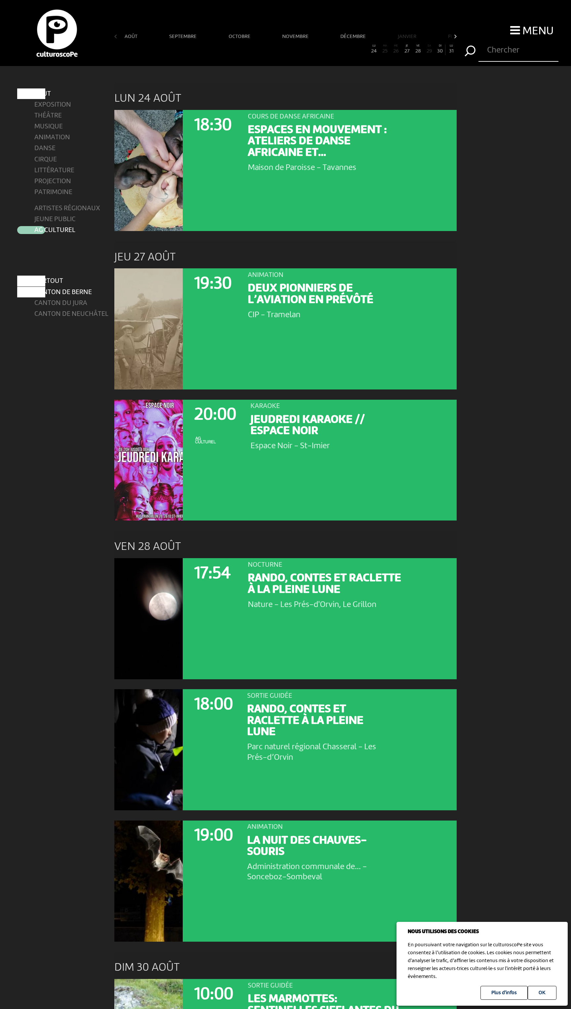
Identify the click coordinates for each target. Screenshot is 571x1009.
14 (263, 49)
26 (396, 49)
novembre (296, 36)
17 (296, 49)
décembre (353, 36)
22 (352, 49)
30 (440, 49)
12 (241, 49)
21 (340, 49)
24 (374, 49)
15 (274, 49)
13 (252, 49)
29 (429, 49)
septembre (183, 36)
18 (307, 49)
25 (385, 49)
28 (418, 49)
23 (362, 49)
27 (406, 49)
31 (451, 49)
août (131, 36)
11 (230, 49)
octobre (240, 36)
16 (285, 49)
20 (329, 49)
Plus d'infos (504, 992)
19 (318, 49)
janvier (407, 36)
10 (219, 49)
